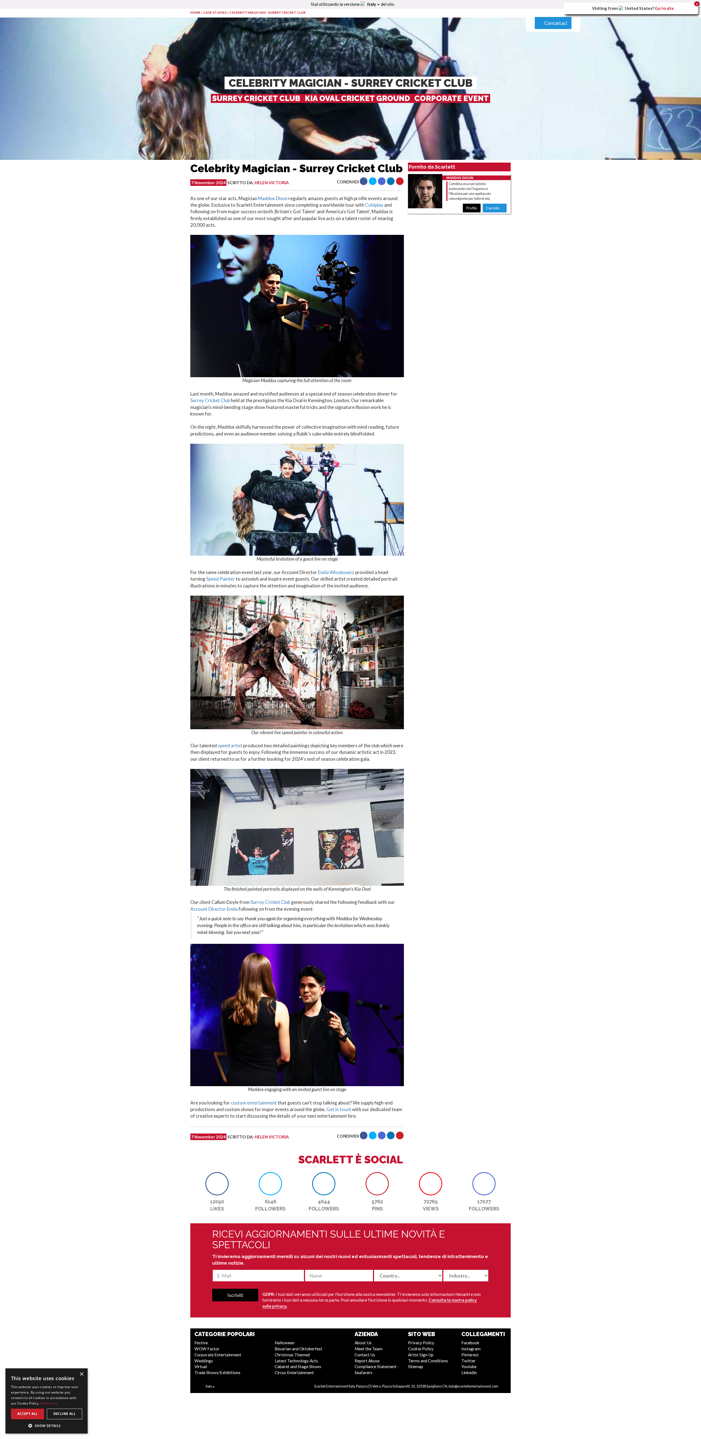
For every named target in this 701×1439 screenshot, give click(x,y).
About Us (363, 1342)
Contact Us (365, 1354)
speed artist (230, 745)
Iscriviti (235, 1295)
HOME (195, 12)
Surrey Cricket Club (210, 400)
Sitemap (415, 1366)
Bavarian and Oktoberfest (298, 1348)
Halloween (284, 1342)
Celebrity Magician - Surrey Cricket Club (267, 12)
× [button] (81, 1374)
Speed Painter (220, 579)
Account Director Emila (214, 909)
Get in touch (338, 1109)
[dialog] (46, 1401)
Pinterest (470, 1354)
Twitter (468, 1360)
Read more (49, 1403)
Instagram (471, 1348)
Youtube (468, 1366)
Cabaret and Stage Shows (298, 1366)
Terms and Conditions (428, 1360)
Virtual (200, 1366)
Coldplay (374, 205)
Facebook (470, 1342)
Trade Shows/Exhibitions (217, 1372)
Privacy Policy (421, 1342)
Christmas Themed (292, 1354)
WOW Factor (207, 1348)
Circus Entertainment (294, 1372)
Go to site (664, 8)
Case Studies (215, 12)
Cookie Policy (420, 1348)
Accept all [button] (27, 1413)
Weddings (203, 1360)
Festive (201, 1342)
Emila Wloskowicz (336, 572)
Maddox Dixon (273, 198)
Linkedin (469, 1372)
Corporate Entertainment (217, 1354)
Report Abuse (367, 1360)
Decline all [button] (64, 1413)
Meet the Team (369, 1348)
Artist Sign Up (420, 1354)
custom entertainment (254, 1103)
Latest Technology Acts (296, 1360)
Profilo (471, 208)
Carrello (493, 208)
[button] (364, 181)
